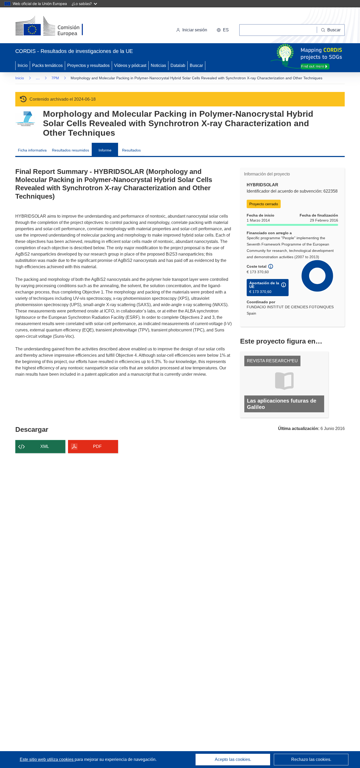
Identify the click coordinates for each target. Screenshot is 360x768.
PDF (97, 446)
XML (44, 446)
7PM (55, 78)
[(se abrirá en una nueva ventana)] (57, 26)
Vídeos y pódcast (130, 65)
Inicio (23, 65)
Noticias (158, 65)
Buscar (196, 65)
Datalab (178, 65)
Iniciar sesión (194, 30)
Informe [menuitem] (105, 150)
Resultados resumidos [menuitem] (70, 150)
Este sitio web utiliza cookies (47, 759)
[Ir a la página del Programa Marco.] (25, 118)
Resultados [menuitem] (131, 150)
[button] (222, 30)
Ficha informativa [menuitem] (32, 150)
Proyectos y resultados (88, 65)
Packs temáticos (47, 65)
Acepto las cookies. (233, 759)
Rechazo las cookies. (311, 759)
